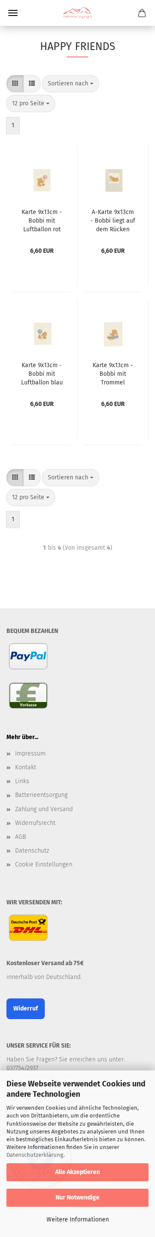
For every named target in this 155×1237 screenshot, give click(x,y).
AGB (20, 836)
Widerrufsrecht (35, 823)
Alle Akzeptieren (77, 1172)
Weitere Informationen (77, 1219)
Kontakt (25, 767)
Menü (13, 13)
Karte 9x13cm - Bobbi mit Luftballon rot (42, 220)
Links (22, 781)
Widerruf (25, 1008)
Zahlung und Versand (44, 809)
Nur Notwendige (77, 1197)
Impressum (30, 753)
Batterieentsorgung (41, 795)
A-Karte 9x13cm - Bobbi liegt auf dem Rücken (112, 220)
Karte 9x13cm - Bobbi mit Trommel (113, 374)
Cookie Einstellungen (43, 864)
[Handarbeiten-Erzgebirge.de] (77, 13)
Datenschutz (32, 850)
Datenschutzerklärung (34, 1155)
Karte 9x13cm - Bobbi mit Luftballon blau (42, 374)
